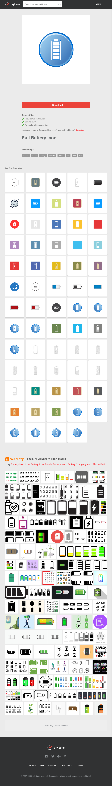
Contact (80, 765)
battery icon (17, 464)
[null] (11, 477)
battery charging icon (79, 464)
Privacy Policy (66, 765)
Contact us (80, 130)
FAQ (42, 765)
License (32, 765)
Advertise (52, 765)
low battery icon (34, 464)
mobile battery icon (55, 464)
